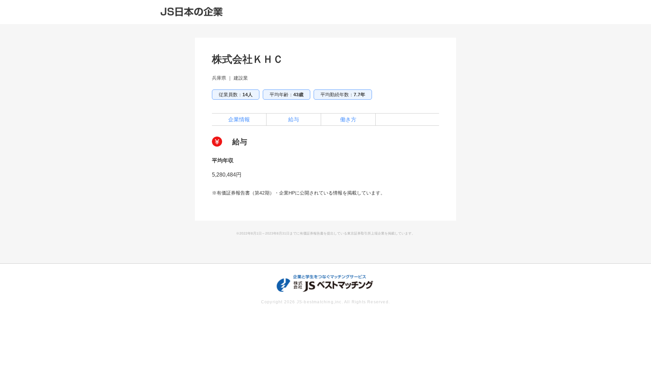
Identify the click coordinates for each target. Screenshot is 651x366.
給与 (293, 119)
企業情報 (239, 119)
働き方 (348, 119)
